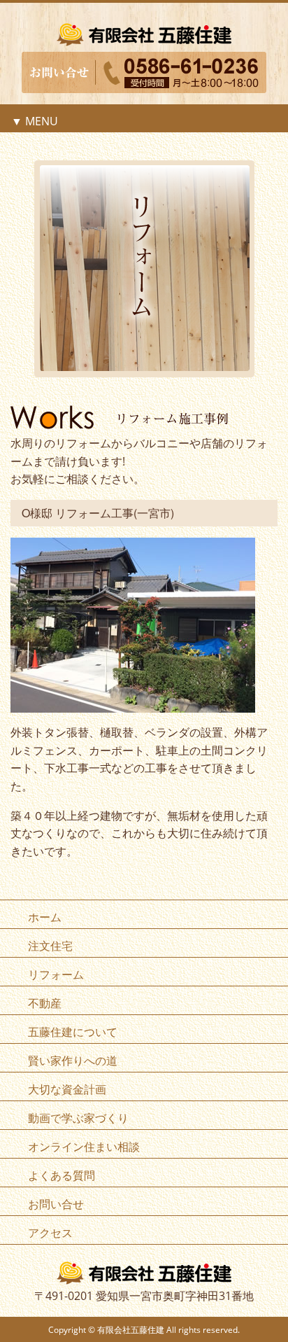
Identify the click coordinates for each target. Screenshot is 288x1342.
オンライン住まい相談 (84, 1146)
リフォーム (56, 974)
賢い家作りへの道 (72, 1060)
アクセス (50, 1232)
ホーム (45, 917)
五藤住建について (72, 1032)
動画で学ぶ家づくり (78, 1118)
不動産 (45, 1003)
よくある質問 (61, 1175)
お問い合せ (56, 1204)
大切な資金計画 (67, 1089)
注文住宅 (50, 945)
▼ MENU (34, 121)
